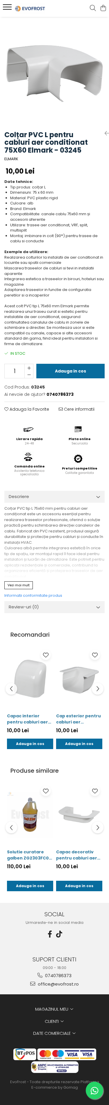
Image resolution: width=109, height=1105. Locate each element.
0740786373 (58, 975)
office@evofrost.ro (58, 984)
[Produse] (8, 8)
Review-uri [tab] (24, 607)
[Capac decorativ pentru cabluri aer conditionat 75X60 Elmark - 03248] (79, 814)
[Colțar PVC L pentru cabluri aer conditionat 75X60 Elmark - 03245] (54, 71)
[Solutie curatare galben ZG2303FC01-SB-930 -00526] (30, 814)
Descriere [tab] (19, 496)
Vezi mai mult (19, 585)
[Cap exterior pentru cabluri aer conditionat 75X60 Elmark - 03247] (79, 678)
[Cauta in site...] (93, 8)
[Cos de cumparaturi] (103, 8)
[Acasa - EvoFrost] (37, 8)
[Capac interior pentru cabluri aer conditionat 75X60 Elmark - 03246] (30, 678)
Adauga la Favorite (28, 409)
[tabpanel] (54, 71)
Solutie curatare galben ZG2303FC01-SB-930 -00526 (30, 855)
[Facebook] (50, 934)
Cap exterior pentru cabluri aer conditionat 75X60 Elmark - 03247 (78, 719)
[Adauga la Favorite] (46, 655)
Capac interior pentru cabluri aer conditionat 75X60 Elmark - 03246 (27, 719)
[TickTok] (59, 934)
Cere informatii (78, 409)
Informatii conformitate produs (33, 595)
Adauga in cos (70, 371)
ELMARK (11, 159)
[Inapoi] (104, 133)
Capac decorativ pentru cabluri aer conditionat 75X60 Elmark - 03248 (76, 855)
